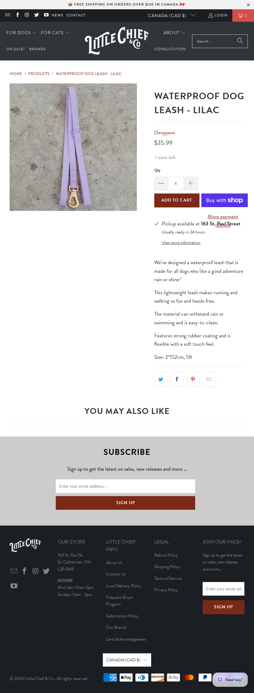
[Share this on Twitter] (161, 379)
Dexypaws (164, 132)
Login (221, 15)
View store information (181, 242)
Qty (157, 170)
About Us (114, 562)
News (57, 15)
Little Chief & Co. (40, 678)
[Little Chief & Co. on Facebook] (17, 15)
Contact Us (116, 574)
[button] (21, 33)
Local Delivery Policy (123, 586)
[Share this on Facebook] (177, 379)
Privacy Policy (166, 590)
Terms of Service (168, 578)
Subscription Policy (122, 616)
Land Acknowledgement (126, 639)
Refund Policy (166, 555)
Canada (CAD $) (168, 15)
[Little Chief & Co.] (116, 41)
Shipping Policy (167, 566)
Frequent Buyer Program (119, 600)
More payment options (223, 221)
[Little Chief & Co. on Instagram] (26, 15)
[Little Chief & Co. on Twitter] (36, 15)
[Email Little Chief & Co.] (7, 15)
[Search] (240, 41)
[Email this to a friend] (209, 379)
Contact (75, 15)
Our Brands (116, 627)
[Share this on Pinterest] (193, 379)
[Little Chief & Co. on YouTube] (46, 15)
